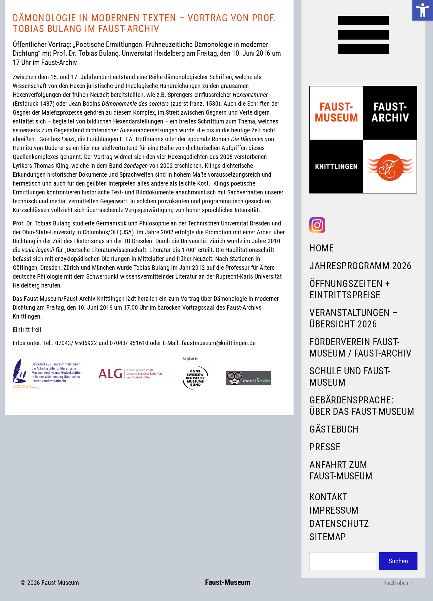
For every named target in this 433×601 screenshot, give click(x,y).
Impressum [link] (334, 510)
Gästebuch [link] (334, 429)
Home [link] (321, 248)
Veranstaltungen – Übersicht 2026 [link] (353, 318)
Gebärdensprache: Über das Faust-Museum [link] (362, 406)
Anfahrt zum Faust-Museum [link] (340, 470)
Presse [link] (324, 446)
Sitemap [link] (327, 536)
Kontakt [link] (328, 497)
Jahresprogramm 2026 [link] (360, 265)
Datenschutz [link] (339, 523)
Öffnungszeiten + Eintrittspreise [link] (349, 289)
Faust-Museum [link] (60, 582)
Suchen (398, 561)
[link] (422, 10)
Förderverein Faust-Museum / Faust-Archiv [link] (360, 347)
